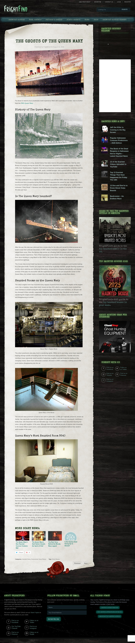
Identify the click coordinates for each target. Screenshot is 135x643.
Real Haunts (35, 20)
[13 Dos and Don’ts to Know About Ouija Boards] (104, 190)
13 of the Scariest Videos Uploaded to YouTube (118, 164)
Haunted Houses (17, 20)
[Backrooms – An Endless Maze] (104, 200)
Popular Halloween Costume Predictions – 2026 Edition (119, 140)
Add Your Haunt (84, 2)
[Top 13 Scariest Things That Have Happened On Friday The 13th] (104, 176)
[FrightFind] (24, 9)
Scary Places (42, 559)
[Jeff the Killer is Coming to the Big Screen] (104, 131)
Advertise (97, 2)
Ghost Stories (56, 559)
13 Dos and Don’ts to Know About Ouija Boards (119, 188)
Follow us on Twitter (123, 368)
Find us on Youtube (109, 374)
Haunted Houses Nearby (115, 20)
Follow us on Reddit (34, 633)
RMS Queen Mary (27, 103)
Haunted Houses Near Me (109, 607)
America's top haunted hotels (109, 616)
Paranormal (34, 559)
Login (119, 2)
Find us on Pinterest (123, 374)
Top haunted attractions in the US (110, 612)
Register (127, 2)
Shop (96, 20)
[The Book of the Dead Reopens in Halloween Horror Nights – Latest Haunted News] (104, 153)
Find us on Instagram (109, 380)
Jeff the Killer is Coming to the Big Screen (117, 129)
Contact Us (109, 2)
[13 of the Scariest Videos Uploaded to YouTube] (104, 166)
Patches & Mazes (54, 20)
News (87, 20)
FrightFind (47, 47)
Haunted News (26, 559)
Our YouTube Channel (16, 627)
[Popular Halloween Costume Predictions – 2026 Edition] (104, 142)
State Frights (35, 612)
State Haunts (73, 20)
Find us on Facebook (109, 368)
